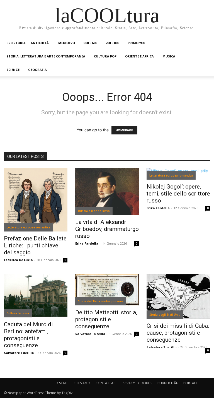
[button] (203, 43)
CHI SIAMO (82, 383)
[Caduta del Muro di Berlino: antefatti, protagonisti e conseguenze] (35, 295)
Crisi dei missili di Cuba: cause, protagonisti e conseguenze (178, 332)
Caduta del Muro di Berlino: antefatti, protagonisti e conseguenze (28, 335)
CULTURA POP (105, 56)
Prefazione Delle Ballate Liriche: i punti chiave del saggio (35, 245)
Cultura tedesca (18, 313)
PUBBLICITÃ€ (167, 383)
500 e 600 (90, 43)
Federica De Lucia (18, 260)
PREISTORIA (16, 43)
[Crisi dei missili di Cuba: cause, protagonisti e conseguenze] (178, 296)
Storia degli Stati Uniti (165, 315)
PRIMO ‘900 (136, 43)
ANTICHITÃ (40, 43)
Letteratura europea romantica (28, 227)
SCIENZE (13, 69)
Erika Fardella (86, 243)
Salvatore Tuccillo (19, 353)
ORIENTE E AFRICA (139, 56)
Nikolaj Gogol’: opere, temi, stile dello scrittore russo (178, 193)
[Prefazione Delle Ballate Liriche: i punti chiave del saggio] (35, 199)
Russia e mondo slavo (94, 211)
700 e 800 (112, 43)
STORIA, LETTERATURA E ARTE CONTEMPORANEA (45, 56)
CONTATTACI (106, 383)
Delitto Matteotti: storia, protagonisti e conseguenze (106, 319)
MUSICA (168, 56)
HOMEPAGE (124, 130)
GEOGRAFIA (37, 69)
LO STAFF (61, 383)
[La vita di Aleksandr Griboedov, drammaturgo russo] (107, 191)
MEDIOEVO (66, 43)
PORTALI (190, 383)
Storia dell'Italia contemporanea (100, 301)
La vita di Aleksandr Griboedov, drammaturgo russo (107, 229)
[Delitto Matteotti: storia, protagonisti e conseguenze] (107, 289)
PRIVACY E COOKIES (137, 383)
